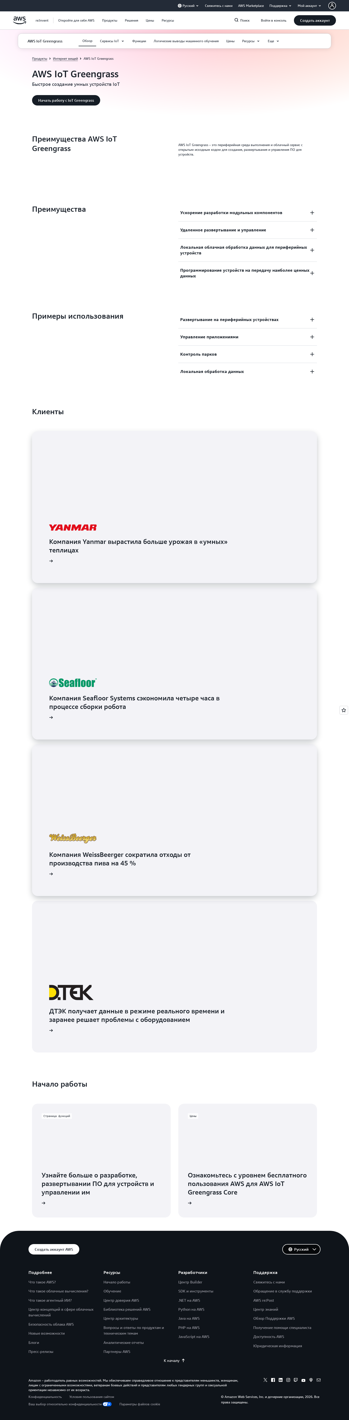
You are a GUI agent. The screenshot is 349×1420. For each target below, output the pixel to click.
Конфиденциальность (45, 1397)
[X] (265, 1380)
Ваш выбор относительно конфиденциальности (65, 1404)
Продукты (39, 58)
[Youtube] (303, 1380)
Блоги (33, 1342)
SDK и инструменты (195, 1291)
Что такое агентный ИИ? (50, 1300)
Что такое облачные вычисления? (58, 1291)
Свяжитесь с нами (269, 1282)
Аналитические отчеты (124, 1342)
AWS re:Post (263, 1300)
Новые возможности (46, 1333)
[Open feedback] (344, 710)
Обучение (112, 1291)
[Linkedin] (281, 1380)
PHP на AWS (189, 1327)
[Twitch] (296, 1380)
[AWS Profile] (332, 5)
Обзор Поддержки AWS (274, 1318)
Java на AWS (189, 1318)
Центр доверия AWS (121, 1300)
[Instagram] (288, 1380)
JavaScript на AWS (193, 1336)
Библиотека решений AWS (127, 1309)
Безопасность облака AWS (51, 1324)
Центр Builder (190, 1282)
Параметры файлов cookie (139, 1404)
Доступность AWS (268, 1336)
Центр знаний (265, 1309)
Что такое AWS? (42, 1282)
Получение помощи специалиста (282, 1327)
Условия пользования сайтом (91, 1397)
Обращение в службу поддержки (282, 1291)
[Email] (319, 1380)
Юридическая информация (277, 1345)
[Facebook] (273, 1380)
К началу (171, 1360)
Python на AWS (191, 1309)
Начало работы (117, 1282)
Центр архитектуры (121, 1318)
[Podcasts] (311, 1380)
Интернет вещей (65, 58)
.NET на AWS (189, 1300)
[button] (76, 20)
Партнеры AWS (117, 1351)
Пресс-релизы (40, 1351)
